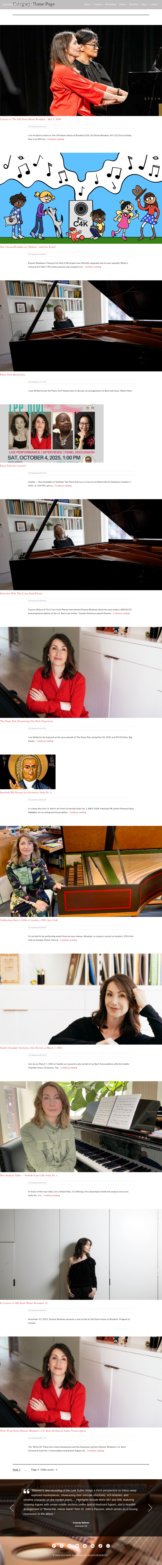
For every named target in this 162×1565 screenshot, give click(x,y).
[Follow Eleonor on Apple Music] (92, 1561)
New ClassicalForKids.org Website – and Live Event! (28, 247)
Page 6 (35, 1469)
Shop (143, 4)
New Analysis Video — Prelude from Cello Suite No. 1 (28, 1175)
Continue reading (55, 139)
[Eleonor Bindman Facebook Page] (54, 1561)
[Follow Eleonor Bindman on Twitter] (69, 1561)
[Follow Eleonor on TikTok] (100, 1561)
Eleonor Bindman (14, 4)
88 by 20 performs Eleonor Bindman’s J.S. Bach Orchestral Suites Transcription (43, 1430)
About (87, 4)
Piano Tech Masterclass (12, 374)
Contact (154, 4)
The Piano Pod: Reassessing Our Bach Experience (26, 721)
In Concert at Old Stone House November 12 (23, 1303)
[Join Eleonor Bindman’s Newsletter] (108, 1561)
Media (122, 4)
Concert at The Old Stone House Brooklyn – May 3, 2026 (30, 119)
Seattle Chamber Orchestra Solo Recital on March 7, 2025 (31, 1047)
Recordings (110, 4)
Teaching (133, 4)
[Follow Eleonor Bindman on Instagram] (61, 1561)
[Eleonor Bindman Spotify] (85, 1561)
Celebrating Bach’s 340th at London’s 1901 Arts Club (29, 920)
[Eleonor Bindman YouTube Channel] (77, 1561)
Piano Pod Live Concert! (13, 465)
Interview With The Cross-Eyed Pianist (21, 593)
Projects (98, 4)
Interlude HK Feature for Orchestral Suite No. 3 (25, 792)
